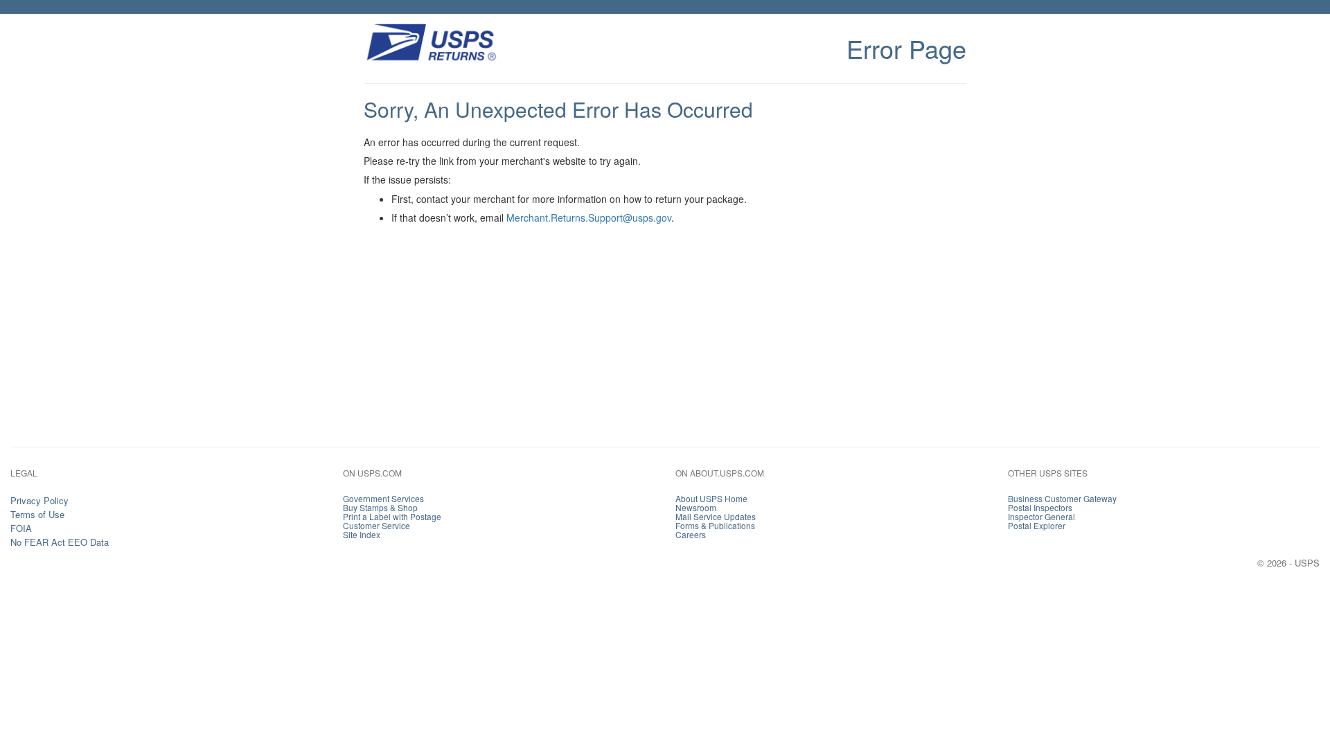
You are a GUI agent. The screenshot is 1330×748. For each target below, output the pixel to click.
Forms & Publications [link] (715, 525)
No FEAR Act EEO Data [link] (59, 542)
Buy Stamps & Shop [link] (380, 507)
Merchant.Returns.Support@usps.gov (588, 217)
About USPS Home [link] (711, 498)
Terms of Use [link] (37, 514)
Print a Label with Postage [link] (392, 516)
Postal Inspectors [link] (1040, 507)
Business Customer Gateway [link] (1062, 498)
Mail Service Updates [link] (715, 516)
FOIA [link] (21, 528)
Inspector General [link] (1041, 516)
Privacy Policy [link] (39, 500)
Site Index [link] (361, 534)
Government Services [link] (383, 498)
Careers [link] (690, 534)
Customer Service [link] (376, 525)
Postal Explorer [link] (1036, 525)
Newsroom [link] (695, 507)
